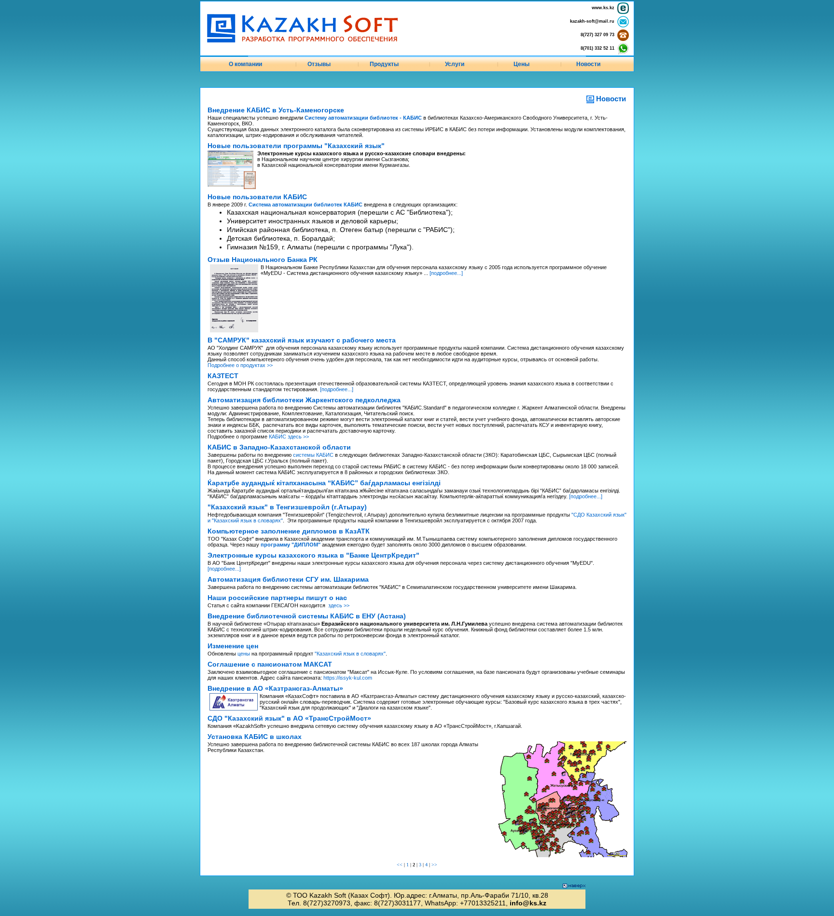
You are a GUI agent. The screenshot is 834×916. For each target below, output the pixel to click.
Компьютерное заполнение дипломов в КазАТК (289, 531)
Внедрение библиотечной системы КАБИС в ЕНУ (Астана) (307, 616)
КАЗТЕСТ (223, 376)
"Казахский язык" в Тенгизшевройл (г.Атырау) (287, 507)
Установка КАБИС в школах (255, 736)
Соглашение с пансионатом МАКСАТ (270, 664)
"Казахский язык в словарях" (350, 653)
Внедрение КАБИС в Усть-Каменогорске (276, 110)
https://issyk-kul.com (347, 678)
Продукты (384, 64)
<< (400, 864)
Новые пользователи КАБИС (257, 197)
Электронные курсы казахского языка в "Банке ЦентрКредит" (313, 555)
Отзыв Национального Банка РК (263, 259)
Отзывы (319, 64)
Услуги (454, 64)
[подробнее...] (446, 273)
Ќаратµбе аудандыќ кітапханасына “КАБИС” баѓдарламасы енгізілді (324, 483)
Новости (588, 64)
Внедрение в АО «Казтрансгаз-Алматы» (275, 688)
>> (434, 864)
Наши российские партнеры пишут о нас (277, 598)
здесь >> (338, 605)
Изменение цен (233, 646)
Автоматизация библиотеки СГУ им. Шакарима (288, 579)
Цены (521, 64)
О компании (245, 64)
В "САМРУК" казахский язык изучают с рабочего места (302, 340)
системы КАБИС (313, 455)
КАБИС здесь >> (289, 436)
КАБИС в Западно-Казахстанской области (279, 447)
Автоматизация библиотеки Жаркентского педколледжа (304, 400)
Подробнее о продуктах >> (240, 365)
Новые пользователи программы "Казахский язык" (296, 146)
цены (243, 653)
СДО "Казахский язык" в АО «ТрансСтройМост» (289, 718)
